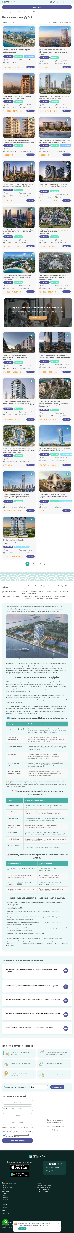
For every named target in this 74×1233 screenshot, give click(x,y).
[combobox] (5, 1109)
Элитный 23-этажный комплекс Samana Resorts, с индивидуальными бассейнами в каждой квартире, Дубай (18, 450)
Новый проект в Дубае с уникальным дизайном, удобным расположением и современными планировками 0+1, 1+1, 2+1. (18, 403)
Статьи (4, 1210)
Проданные (5, 1199)
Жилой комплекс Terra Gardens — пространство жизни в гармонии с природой (15, 357)
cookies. (46, 1225)
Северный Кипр (7, 1187)
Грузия (4, 1195)
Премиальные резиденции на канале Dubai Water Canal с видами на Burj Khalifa (18, 141)
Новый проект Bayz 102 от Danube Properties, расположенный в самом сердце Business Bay (16, 496)
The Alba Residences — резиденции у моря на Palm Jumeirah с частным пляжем (54, 141)
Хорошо (22, 1228)
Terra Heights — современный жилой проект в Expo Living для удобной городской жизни (52, 277)
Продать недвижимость (44, 1185)
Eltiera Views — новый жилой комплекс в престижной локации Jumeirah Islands (18, 185)
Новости (5, 1207)
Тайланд (4, 1193)
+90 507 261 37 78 (57, 1126)
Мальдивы (5, 1197)
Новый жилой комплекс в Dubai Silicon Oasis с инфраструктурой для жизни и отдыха (53, 186)
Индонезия (5, 1191)
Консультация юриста (44, 1187)
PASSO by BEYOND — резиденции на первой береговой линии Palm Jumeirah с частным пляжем (18, 51)
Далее (46, 564)
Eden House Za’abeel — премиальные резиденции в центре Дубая (17, 97)
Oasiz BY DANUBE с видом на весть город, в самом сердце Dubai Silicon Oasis (54, 449)
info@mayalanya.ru (57, 1130)
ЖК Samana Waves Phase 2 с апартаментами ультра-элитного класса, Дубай (18, 541)
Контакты (5, 1213)
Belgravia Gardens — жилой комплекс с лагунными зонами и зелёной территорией (53, 231)
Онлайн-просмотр (43, 1189)
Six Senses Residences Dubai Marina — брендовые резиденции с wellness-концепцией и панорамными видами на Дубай (53, 51)
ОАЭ (3, 1189)
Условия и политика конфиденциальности (13, 1227)
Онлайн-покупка (42, 1191)
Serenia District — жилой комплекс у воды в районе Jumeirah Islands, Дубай (55, 97)
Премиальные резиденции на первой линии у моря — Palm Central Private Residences (17, 277)
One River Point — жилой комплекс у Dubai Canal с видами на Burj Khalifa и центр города (18, 231)
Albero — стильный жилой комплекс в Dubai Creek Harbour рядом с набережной (55, 356)
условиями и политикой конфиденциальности (17, 1135)
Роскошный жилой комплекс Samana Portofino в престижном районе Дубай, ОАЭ (53, 496)
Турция (4, 1185)
